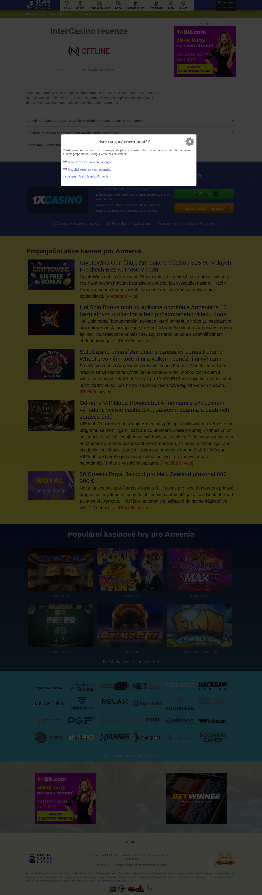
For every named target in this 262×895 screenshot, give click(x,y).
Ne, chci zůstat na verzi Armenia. (89, 169)
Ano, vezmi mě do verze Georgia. (90, 162)
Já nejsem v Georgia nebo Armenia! (86, 176)
